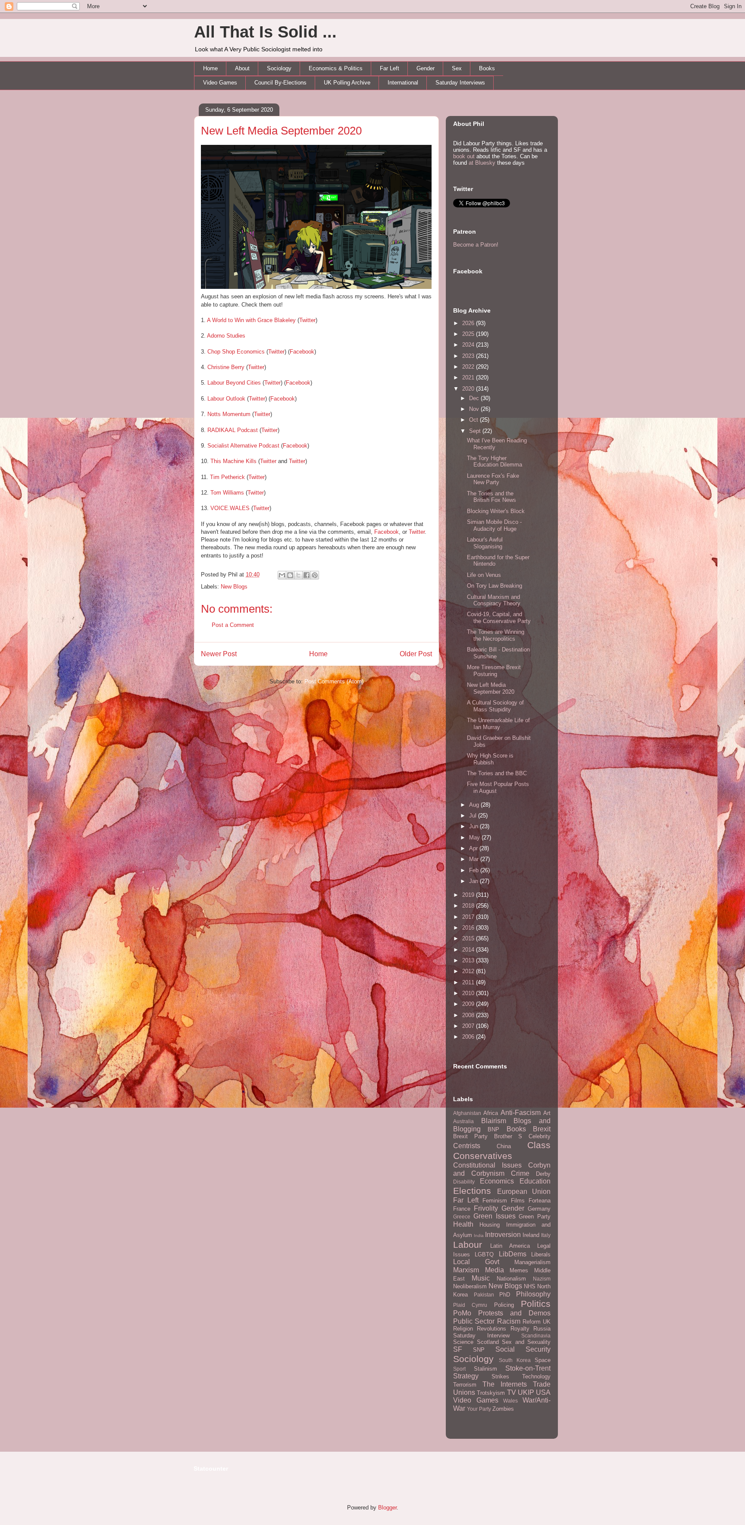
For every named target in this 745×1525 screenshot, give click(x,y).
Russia (542, 1328)
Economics (497, 1181)
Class (539, 1145)
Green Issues (494, 1216)
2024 (469, 344)
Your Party (479, 1409)
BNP (493, 1129)
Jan (474, 881)
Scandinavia (536, 1335)
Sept (475, 431)
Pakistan (484, 1294)
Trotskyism (491, 1393)
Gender (425, 68)
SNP (479, 1350)
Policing (504, 1305)
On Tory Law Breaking (494, 585)
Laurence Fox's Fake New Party (493, 479)
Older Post (416, 654)
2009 (469, 1004)
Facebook (302, 351)
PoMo (462, 1313)
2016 (469, 927)
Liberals (541, 1254)
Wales (510, 1400)
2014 (469, 949)
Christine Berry (225, 367)
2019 (469, 895)
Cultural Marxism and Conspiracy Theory (493, 600)
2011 (469, 982)
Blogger (387, 1507)
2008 (469, 1015)
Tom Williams (227, 492)
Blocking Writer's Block (496, 511)
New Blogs (234, 586)
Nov (475, 409)
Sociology (279, 68)
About (242, 68)
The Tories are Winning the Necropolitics (495, 635)
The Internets (504, 1384)
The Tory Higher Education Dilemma (494, 461)
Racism (508, 1321)
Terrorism (464, 1384)
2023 (469, 356)
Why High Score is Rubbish (490, 759)
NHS (529, 1286)
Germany (539, 1209)
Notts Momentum (228, 414)
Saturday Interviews (460, 82)
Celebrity (540, 1136)
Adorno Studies (226, 335)
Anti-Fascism (521, 1112)
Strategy (466, 1376)
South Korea (515, 1360)
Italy (546, 1235)
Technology (536, 1376)
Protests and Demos (514, 1313)
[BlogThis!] (290, 575)
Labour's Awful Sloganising (485, 543)
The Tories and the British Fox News (491, 497)
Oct (474, 419)
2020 (469, 388)
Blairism (493, 1120)
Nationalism (511, 1278)
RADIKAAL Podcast (232, 430)
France (461, 1209)
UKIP (526, 1392)
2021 (469, 377)
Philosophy (533, 1294)
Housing (489, 1224)
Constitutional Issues (487, 1165)
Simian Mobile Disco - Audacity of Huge (494, 525)
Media (494, 1270)
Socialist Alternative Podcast (243, 445)
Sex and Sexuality (526, 1342)
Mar (474, 859)
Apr (474, 848)
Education (535, 1181)
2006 (469, 1036)
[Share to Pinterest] (314, 575)
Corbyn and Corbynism (502, 1169)
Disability (464, 1181)
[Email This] (282, 575)
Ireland (531, 1235)
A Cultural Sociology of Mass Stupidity (495, 706)
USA (543, 1392)
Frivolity (486, 1208)
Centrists (466, 1145)
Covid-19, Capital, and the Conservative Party (499, 617)
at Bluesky (482, 163)
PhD (504, 1294)
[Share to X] (298, 575)
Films (518, 1200)
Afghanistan (467, 1113)
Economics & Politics (336, 68)
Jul (473, 815)
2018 (469, 905)
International (403, 82)
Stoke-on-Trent (528, 1368)
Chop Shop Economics (236, 351)
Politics (536, 1304)
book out (464, 156)
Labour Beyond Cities (234, 382)
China (504, 1146)
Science (463, 1342)
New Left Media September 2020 (281, 130)
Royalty (519, 1328)
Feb (474, 870)
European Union (524, 1191)
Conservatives (482, 1156)
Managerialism (532, 1262)
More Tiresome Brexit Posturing (494, 670)
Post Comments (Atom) (333, 681)
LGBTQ (484, 1254)
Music (481, 1278)
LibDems (512, 1254)
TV (511, 1392)
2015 (469, 938)
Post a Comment (233, 625)
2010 (469, 993)
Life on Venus (484, 575)
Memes (519, 1270)
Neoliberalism (470, 1286)
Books (487, 68)
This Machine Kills (233, 461)
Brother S (508, 1136)
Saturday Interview (481, 1335)
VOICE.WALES (230, 508)
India (479, 1235)
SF (457, 1349)
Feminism (494, 1200)
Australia (463, 1121)
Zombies (503, 1409)
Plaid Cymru (470, 1305)
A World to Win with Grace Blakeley (251, 320)
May (475, 837)
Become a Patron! (475, 244)
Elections (472, 1191)
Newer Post (219, 654)
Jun (474, 826)
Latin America (510, 1246)
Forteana (540, 1200)
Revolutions (491, 1328)
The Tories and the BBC (497, 773)
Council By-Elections (280, 82)
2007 (469, 1026)
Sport (459, 1369)
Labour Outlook (226, 398)
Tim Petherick (227, 477)
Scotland (488, 1342)
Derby (543, 1174)
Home (210, 68)
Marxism (466, 1270)
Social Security (523, 1349)
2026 (469, 323)
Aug (475, 805)
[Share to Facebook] (306, 575)
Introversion (503, 1234)
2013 (469, 960)
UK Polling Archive (347, 82)
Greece (461, 1216)
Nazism (542, 1278)
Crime (520, 1173)
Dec (475, 398)
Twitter (307, 320)
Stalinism (485, 1368)
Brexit (542, 1129)
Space (543, 1360)
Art (547, 1113)
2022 (469, 366)
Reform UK (537, 1321)
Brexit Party (470, 1136)
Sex (457, 68)
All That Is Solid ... (265, 32)
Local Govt (476, 1261)
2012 (469, 971)
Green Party (535, 1216)
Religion (463, 1328)
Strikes (500, 1376)
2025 (469, 334)
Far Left (389, 68)
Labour (467, 1244)
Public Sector (474, 1321)
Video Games (220, 82)
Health (463, 1224)
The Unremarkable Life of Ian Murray (498, 723)
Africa (490, 1113)
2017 (469, 917)
